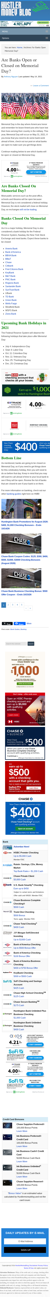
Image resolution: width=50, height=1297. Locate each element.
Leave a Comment (41, 85)
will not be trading (28, 209)
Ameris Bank (11, 248)
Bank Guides (15, 629)
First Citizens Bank (14, 269)
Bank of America (13, 252)
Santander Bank (13, 286)
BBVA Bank (10, 255)
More (29, 623)
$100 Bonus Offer (22, 956)
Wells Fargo (11, 303)
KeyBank (9, 273)
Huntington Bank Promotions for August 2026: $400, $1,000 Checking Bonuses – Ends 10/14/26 (24, 525)
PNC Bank (10, 279)
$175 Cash (19, 1005)
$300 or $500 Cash (23, 976)
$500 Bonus (19, 915)
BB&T (8, 259)
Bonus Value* (15, 1193)
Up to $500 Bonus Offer (25, 948)
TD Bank (9, 297)
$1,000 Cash (20, 1018)
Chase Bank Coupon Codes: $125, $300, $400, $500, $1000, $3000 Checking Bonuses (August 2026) (24, 559)
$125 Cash (19, 996)
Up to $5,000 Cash (22, 856)
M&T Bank (10, 276)
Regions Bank (12, 283)
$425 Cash (19, 988)
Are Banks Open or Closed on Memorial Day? (20, 65)
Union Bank (11, 300)
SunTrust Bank (12, 290)
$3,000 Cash (20, 879)
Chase (8, 262)
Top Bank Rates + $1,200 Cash (28, 871)
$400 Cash (19, 927)
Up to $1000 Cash (22, 939)
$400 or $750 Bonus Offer (26, 968)
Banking (24, 629)
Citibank (9, 266)
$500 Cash (19, 907)
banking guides (14, 494)
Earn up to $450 (21, 888)
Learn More (22, 1131)
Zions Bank (10, 314)
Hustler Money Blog (25, 8)
